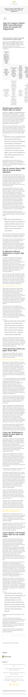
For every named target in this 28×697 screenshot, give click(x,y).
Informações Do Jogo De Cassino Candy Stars (13, 359)
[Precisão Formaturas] (14, 3)
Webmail (4, 652)
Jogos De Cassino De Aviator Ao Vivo (11, 286)
